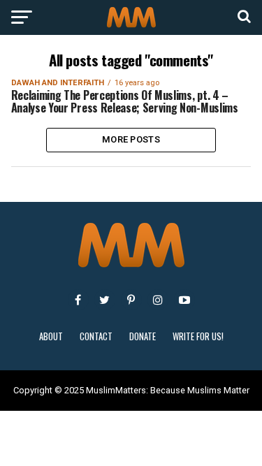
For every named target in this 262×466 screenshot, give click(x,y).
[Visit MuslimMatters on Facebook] (78, 299)
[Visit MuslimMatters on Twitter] (104, 299)
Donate (142, 336)
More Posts (131, 139)
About (51, 336)
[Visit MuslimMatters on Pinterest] (131, 299)
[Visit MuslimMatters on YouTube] (184, 299)
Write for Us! (198, 336)
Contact (96, 336)
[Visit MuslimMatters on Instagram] (157, 299)
